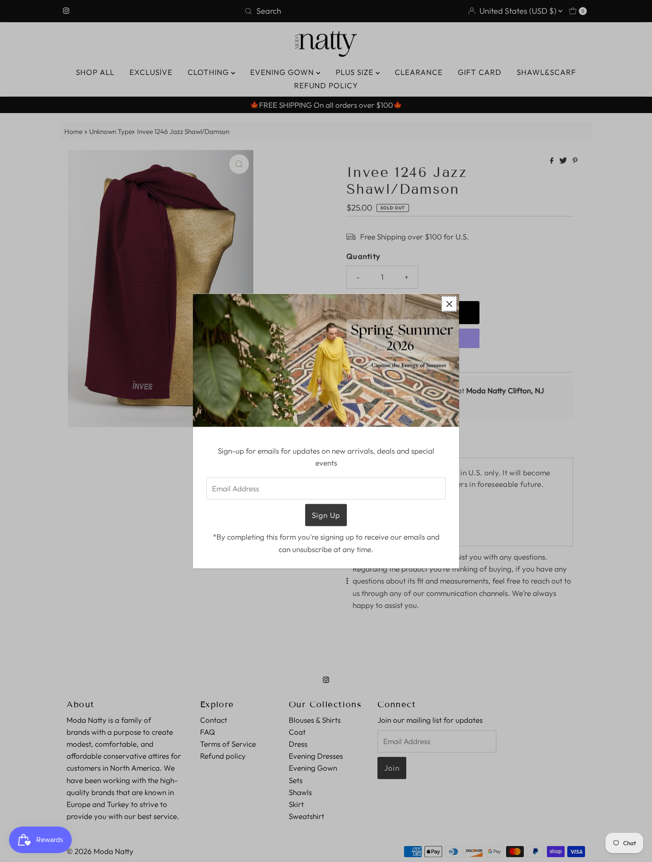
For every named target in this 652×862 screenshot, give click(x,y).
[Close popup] (449, 304)
